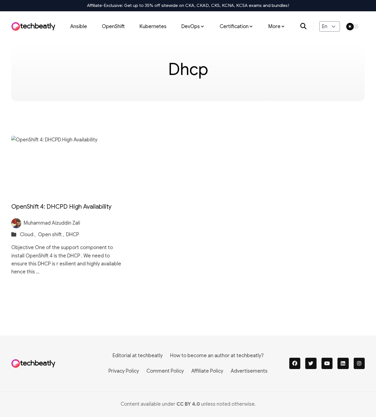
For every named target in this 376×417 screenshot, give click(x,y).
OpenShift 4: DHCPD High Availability (61, 206)
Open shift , (51, 235)
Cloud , (28, 235)
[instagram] (359, 363)
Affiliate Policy (207, 371)
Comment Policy (165, 371)
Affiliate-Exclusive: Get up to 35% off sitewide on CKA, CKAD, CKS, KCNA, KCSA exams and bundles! (188, 5)
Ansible (78, 26)
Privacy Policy (123, 371)
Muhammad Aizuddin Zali (52, 223)
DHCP (72, 235)
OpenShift (113, 26)
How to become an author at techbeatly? (217, 356)
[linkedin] (343, 363)
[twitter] (311, 363)
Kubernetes (153, 26)
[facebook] (295, 363)
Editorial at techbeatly (138, 356)
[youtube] (327, 363)
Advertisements (249, 371)
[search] (306, 26)
